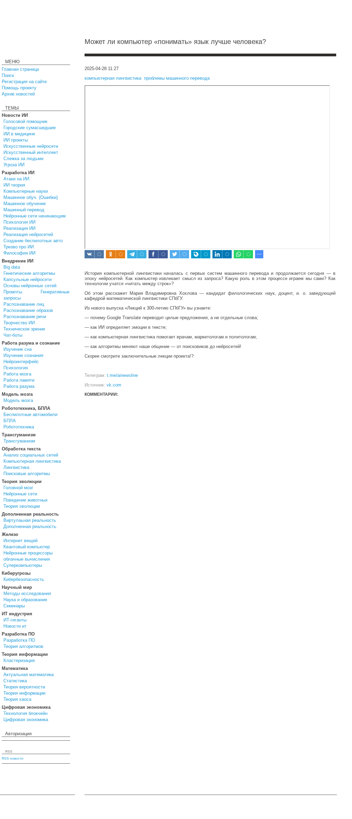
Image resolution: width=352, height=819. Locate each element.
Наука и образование (25, 599)
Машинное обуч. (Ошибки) (30, 197)
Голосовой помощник (25, 121)
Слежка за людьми (23, 158)
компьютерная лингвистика (113, 78)
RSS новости (12, 758)
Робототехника (18, 426)
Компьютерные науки (25, 191)
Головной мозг (18, 487)
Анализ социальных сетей (30, 455)
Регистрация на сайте (24, 81)
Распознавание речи (24, 316)
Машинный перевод (23, 209)
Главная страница (20, 69)
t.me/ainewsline (122, 375)
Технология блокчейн (25, 713)
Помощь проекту (19, 87)
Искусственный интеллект (30, 152)
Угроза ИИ (13, 164)
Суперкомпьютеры (22, 565)
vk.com (114, 385)
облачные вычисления (26, 559)
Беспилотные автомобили (30, 414)
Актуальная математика (28, 674)
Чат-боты (12, 335)
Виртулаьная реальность (29, 520)
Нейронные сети (20, 493)
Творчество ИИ (19, 322)
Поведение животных (25, 500)
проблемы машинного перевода (177, 78)
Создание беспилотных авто (33, 240)
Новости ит (14, 626)
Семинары (14, 605)
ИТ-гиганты (14, 619)
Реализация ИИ (19, 228)
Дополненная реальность (29, 526)
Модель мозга (18, 400)
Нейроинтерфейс (21, 361)
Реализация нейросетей (28, 234)
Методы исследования (27, 593)
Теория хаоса (17, 699)
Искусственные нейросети (30, 146)
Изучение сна (17, 349)
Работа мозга (17, 374)
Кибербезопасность (23, 579)
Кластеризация (19, 660)
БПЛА (9, 420)
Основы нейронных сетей (29, 285)
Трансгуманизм (19, 441)
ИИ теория (14, 185)
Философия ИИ (19, 253)
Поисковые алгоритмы (26, 473)
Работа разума (18, 386)
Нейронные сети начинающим (34, 215)
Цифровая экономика (25, 719)
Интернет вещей (20, 540)
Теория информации (24, 693)
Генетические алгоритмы (29, 273)
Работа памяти (18, 380)
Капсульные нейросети (27, 279)
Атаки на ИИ (16, 178)
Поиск (8, 75)
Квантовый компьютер (26, 546)
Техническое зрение (24, 329)
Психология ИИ (19, 222)
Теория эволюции (21, 506)
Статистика (15, 680)
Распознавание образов (28, 310)
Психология (15, 367)
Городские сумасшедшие (29, 127)
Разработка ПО (19, 640)
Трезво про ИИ (18, 246)
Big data (11, 267)
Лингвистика (16, 467)
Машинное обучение (24, 203)
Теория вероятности (24, 686)
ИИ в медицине (19, 133)
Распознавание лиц (23, 304)
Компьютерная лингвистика (32, 461)
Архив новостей (18, 94)
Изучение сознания (23, 355)
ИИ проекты (15, 140)
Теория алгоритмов (23, 646)
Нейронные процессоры (28, 553)
